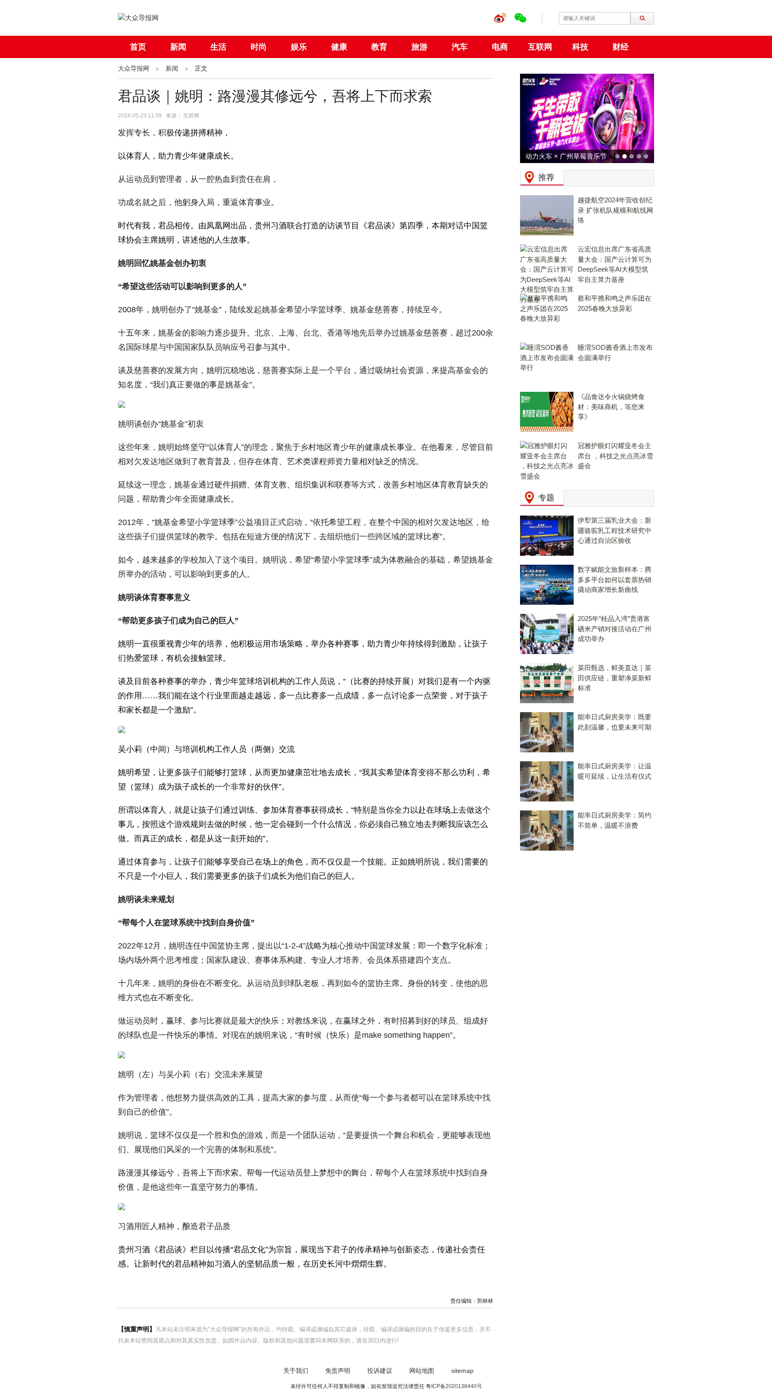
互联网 (540, 46)
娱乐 (299, 46)
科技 (580, 46)
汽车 (460, 46)
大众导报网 (133, 68)
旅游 (419, 46)
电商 (500, 46)
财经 (621, 46)
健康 (339, 46)
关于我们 (295, 1370)
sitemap (462, 1370)
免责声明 (337, 1370)
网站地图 (421, 1370)
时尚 (259, 46)
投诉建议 (379, 1370)
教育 (379, 46)
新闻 (178, 46)
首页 (138, 46)
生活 (218, 46)
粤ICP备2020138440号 (454, 1386)
